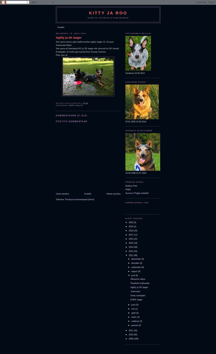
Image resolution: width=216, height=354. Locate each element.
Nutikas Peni (131, 186)
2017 (131, 235)
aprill (133, 313)
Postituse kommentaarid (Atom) (79, 199)
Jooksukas (135, 291)
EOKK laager (136, 299)
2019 (131, 226)
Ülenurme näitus (137, 279)
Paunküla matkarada (139, 283)
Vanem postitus (113, 194)
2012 (131, 255)
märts (134, 317)
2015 (131, 243)
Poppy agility (76, 105)
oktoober (135, 263)
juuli (133, 275)
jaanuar (135, 325)
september (136, 267)
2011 (131, 330)
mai (133, 309)
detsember (136, 259)
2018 (131, 230)
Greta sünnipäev (137, 295)
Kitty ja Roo (108, 13)
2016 (131, 239)
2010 (131, 334)
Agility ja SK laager (69, 37)
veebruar (135, 321)
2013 (131, 251)
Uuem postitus (62, 194)
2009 (131, 339)
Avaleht (60, 27)
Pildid (127, 189)
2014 (131, 247)
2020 (131, 222)
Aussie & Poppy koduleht (137, 193)
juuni (133, 305)
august (134, 271)
